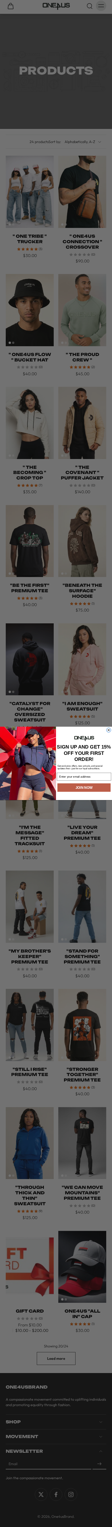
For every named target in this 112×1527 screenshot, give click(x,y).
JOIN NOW (84, 787)
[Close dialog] (109, 730)
